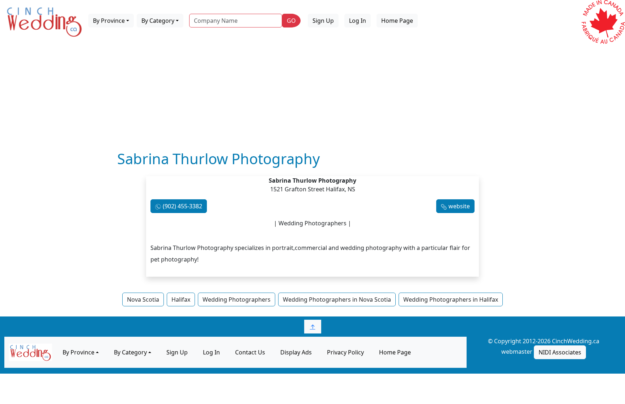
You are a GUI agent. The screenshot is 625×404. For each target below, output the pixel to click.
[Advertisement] (312, 95)
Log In (357, 21)
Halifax (180, 299)
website (459, 206)
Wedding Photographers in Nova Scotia (337, 299)
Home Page (397, 21)
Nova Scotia (143, 299)
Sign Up (323, 21)
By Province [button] (109, 21)
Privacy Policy (345, 352)
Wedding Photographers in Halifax (450, 299)
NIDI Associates (560, 352)
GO (291, 21)
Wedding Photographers (237, 299)
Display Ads (296, 352)
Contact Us (250, 352)
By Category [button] (157, 21)
